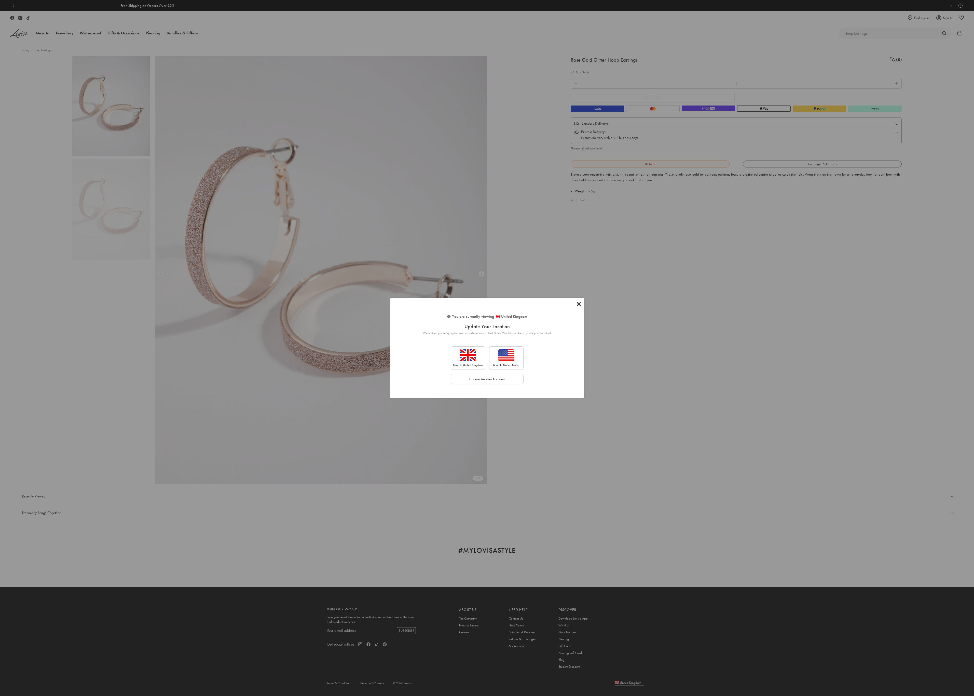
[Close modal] (579, 304)
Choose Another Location (487, 379)
